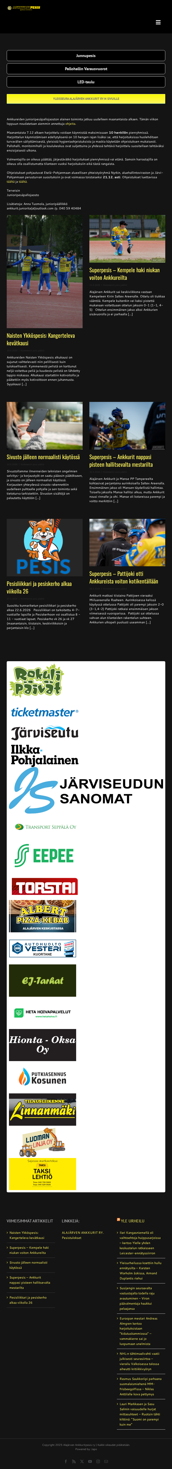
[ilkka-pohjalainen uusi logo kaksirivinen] (44, 746)
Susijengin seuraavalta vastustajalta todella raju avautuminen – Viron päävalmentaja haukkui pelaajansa (137, 1298)
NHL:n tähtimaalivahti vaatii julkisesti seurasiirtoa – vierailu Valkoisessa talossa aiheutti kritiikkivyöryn (139, 1361)
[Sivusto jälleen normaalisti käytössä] (45, 426)
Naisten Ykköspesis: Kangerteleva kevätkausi (41, 339)
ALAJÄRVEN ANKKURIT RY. (83, 1232)
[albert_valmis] (42, 901)
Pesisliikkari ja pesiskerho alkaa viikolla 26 (39, 587)
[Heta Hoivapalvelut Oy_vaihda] (42, 998)
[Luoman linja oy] (42, 1127)
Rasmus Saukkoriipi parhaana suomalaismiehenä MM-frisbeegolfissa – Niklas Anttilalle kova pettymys (140, 1386)
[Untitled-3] (24, 5)
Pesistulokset (71, 1238)
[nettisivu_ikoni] (36, 665)
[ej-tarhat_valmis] (42, 966)
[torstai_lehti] (44, 879)
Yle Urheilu (132, 1220)
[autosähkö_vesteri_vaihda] (42, 934)
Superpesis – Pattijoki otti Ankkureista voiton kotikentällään (123, 577)
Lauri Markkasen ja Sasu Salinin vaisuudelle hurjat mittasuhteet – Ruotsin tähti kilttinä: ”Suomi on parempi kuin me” (140, 1414)
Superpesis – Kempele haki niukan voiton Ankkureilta (124, 273)
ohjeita (70, 123)
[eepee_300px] (44, 841)
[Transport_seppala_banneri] (44, 819)
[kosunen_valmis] (42, 1062)
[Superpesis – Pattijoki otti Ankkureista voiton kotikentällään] (127, 543)
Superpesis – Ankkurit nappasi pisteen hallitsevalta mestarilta (121, 460)
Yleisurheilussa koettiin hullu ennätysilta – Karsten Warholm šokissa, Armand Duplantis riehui (140, 1271)
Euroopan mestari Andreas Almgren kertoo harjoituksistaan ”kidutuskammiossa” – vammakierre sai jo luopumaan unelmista (138, 1331)
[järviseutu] (44, 727)
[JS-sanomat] (86, 768)
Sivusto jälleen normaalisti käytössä (43, 456)
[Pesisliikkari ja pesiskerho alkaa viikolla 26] (45, 547)
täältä (11, 181)
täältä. (23, 181)
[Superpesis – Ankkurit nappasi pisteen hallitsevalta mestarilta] (127, 426)
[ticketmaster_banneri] (44, 704)
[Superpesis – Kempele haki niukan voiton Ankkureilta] (127, 239)
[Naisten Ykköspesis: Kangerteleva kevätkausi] (45, 271)
